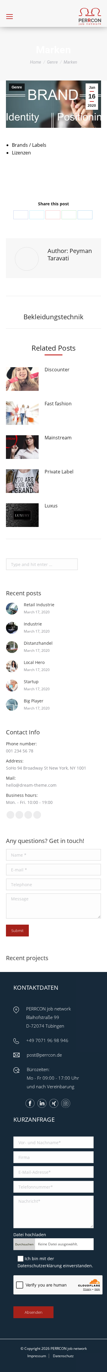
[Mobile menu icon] (9, 16)
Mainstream (58, 437)
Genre (52, 62)
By (67, 174)
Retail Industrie (39, 604)
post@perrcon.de (44, 1055)
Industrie (33, 624)
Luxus (51, 505)
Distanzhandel (38, 643)
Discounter (57, 369)
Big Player (33, 701)
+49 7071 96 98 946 (47, 1040)
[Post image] (22, 379)
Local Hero (34, 662)
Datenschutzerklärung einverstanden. (55, 1265)
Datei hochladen (29, 1234)
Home (35, 62)
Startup (31, 681)
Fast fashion (58, 403)
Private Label (59, 471)
